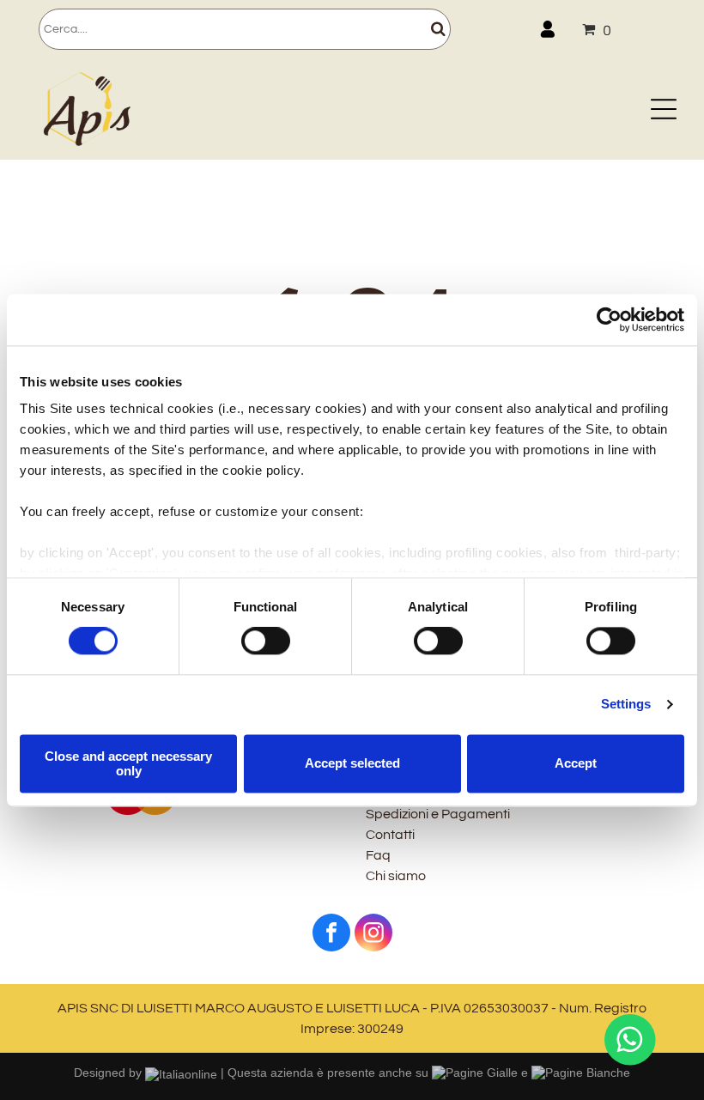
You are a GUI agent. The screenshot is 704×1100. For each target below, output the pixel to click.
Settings (626, 704)
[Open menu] (664, 109)
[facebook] (331, 935)
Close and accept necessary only (128, 763)
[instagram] (373, 935)
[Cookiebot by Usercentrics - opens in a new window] (609, 319)
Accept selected (352, 764)
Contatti (390, 835)
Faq (378, 855)
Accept (576, 764)
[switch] (265, 641)
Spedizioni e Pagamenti (438, 814)
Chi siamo (396, 876)
